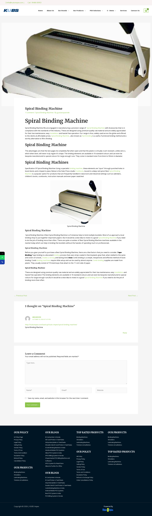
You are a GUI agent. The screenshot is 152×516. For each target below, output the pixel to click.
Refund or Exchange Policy (85, 477)
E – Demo (110, 11)
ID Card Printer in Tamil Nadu (54, 480)
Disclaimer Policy (19, 455)
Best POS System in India (53, 493)
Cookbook (79, 171)
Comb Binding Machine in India (54, 488)
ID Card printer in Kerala (52, 437)
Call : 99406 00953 (34, 2)
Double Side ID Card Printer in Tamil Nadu (58, 485)
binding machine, (76, 168)
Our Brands (62, 11)
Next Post (133, 295)
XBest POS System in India (53, 453)
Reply (125, 333)
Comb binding (98, 260)
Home (40, 11)
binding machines (43, 260)
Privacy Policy (18, 440)
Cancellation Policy (20, 461)
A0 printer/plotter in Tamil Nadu (55, 483)
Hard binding (87, 136)
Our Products (78, 11)
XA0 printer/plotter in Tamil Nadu (55, 442)
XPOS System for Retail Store (54, 463)
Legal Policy (17, 442)
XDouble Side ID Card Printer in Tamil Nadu (58, 445)
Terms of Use (81, 469)
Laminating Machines (20, 477)
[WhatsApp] (2, 257)
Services (123, 11)
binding (57, 255)
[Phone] (2, 262)
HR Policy (79, 456)
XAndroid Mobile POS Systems (54, 450)
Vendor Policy (18, 448)
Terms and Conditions (83, 472)
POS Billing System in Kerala (54, 496)
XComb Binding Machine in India (55, 448)
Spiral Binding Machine (44, 112)
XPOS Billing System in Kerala (54, 455)
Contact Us (135, 11)
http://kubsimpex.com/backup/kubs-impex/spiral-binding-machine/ (51, 324)
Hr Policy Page (18, 437)
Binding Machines (19, 472)
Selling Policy (18, 445)
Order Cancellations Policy (85, 480)
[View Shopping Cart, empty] (146, 11)
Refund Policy (18, 458)
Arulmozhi (36, 317)
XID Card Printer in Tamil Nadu (54, 440)
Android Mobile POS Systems (54, 491)
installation (54, 133)
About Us (50, 11)
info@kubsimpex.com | (15, 2)
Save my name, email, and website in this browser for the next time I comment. (58, 398)
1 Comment (29, 112)
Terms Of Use (18, 450)
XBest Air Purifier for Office (53, 466)
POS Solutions (95, 11)
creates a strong (48, 258)
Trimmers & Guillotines (21, 480)
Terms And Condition (20, 453)
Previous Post (20, 295)
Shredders (17, 475)
